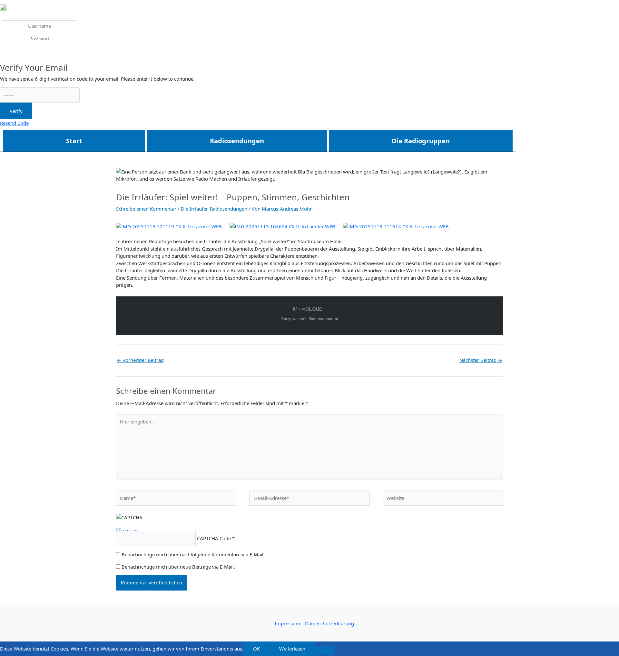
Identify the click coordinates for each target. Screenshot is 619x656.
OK (256, 648)
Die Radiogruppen (421, 140)
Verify (16, 111)
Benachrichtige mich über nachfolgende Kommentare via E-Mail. (193, 554)
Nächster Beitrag (480, 360)
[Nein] (324, 650)
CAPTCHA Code (214, 538)
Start (74, 140)
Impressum (287, 623)
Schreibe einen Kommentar (146, 208)
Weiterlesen (292, 648)
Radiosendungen (237, 140)
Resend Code (14, 123)
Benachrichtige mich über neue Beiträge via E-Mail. (178, 566)
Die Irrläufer (194, 208)
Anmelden (16, 54)
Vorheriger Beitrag (140, 360)
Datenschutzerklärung (329, 623)
